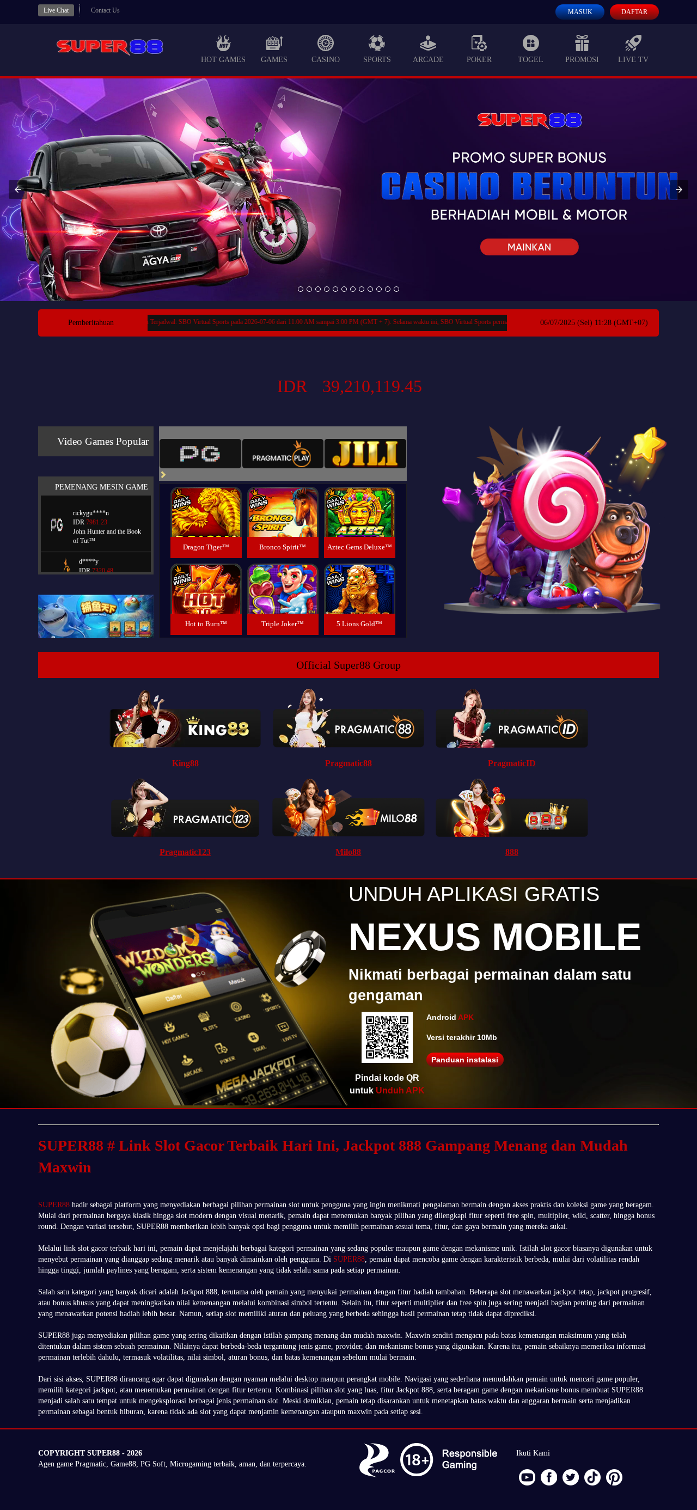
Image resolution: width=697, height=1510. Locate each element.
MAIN (206, 523)
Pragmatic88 (348, 763)
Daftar (634, 12)
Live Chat (56, 10)
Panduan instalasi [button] (464, 1059)
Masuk (580, 12)
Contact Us (105, 10)
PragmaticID (512, 763)
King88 (185, 763)
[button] (18, 189)
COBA (205, 499)
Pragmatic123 (185, 852)
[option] (300, 289)
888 (511, 852)
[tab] (200, 453)
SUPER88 (54, 1205)
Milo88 (348, 852)
